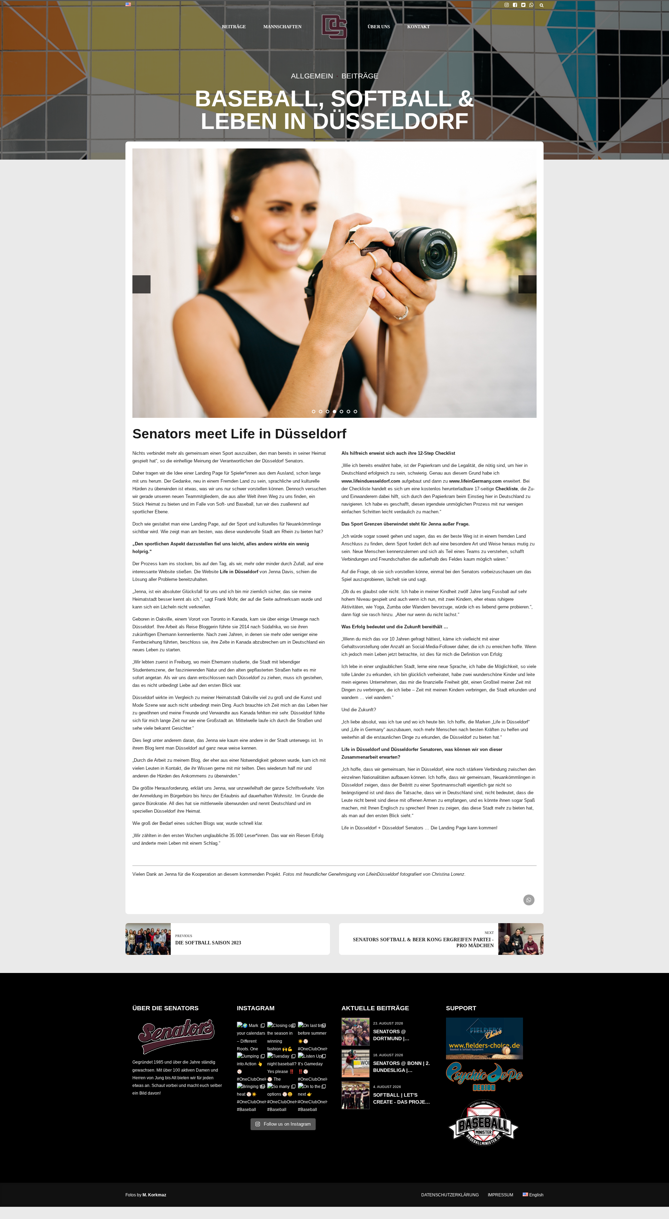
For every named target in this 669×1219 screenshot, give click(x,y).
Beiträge (359, 76)
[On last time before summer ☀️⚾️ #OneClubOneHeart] (313, 1036)
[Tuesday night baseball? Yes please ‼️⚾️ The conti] (282, 1067)
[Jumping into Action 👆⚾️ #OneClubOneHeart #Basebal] (252, 1067)
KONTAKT (418, 26)
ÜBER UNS (379, 26)
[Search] (542, 5)
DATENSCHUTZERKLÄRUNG (450, 1195)
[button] (141, 284)
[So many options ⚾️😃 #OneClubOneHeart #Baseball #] (282, 1097)
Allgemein (312, 76)
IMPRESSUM (500, 1195)
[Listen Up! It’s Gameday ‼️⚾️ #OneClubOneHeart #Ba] (313, 1067)
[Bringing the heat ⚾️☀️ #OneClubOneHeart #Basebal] (252, 1097)
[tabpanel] (334, 283)
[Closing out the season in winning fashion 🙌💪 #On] (282, 1036)
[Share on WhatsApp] (528, 900)
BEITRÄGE (234, 26)
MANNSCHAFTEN (282, 26)
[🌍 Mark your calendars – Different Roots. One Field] (252, 1036)
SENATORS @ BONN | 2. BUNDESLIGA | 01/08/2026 (401, 1070)
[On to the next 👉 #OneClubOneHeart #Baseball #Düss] (313, 1097)
